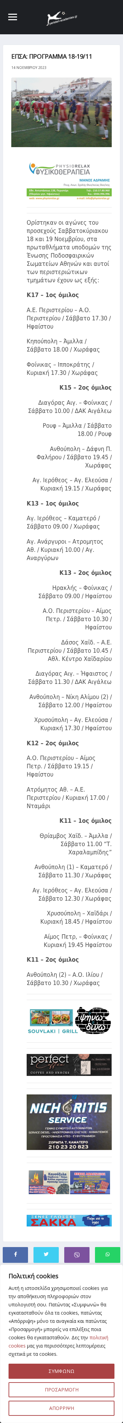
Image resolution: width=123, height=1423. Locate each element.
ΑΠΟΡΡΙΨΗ (61, 1408)
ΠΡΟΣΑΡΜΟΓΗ (62, 1389)
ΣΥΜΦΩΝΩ (61, 1371)
